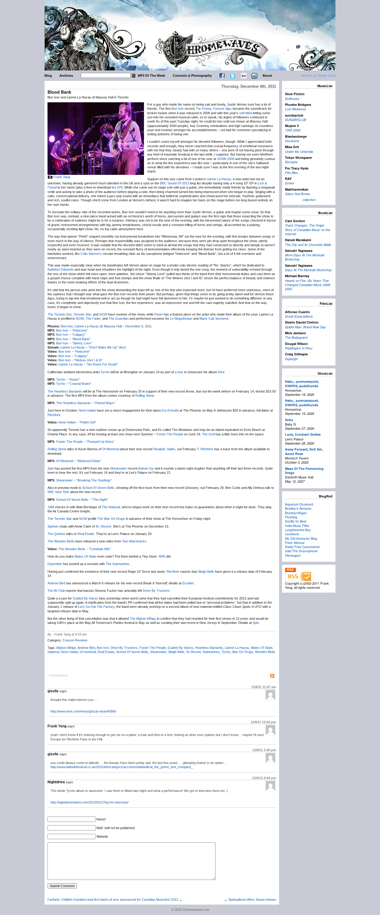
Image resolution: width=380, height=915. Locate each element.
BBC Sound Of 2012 (174, 183)
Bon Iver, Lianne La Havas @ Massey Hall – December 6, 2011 (106, 326)
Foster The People (169, 434)
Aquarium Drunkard (299, 504)
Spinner (53, 526)
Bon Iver (178, 108)
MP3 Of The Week (151, 75)
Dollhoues (292, 98)
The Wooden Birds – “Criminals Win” (84, 549)
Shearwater (118, 468)
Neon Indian (87, 410)
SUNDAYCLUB (295, 119)
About (267, 75)
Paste (158, 314)
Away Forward (296, 449)
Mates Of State (85, 556)
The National (111, 507)
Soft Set (315, 449)
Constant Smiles (308, 434)
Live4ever (292, 533)
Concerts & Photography (192, 75)
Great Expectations (299, 316)
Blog (48, 75)
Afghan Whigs (66, 647)
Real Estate (85, 534)
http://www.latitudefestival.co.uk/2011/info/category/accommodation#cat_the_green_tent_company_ (121, 767)
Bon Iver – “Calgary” (71, 334)
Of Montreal (110, 449)
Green (289, 183)
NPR (162, 556)
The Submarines (117, 564)
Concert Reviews (75, 640)
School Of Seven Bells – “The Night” (82, 499)
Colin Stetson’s (91, 253)
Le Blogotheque (181, 318)
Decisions (292, 141)
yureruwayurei (307, 381)
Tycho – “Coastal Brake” (73, 383)
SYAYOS (291, 386)
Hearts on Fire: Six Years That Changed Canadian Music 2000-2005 (308, 284)
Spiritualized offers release (252, 899)
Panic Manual (294, 542)
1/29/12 (264, 778)
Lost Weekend (295, 109)
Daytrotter (55, 564)
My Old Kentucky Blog (301, 538)
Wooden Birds (265, 652)
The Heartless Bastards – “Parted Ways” (85, 403)
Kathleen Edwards (61, 269)
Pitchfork (54, 415)
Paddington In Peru (298, 348)
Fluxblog (291, 516)
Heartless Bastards (209, 647)
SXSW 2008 (225, 159)
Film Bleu (291, 172)
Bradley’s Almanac (298, 508)
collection (309, 199)
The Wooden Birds (61, 541)
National (53, 652)
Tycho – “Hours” (68, 379)
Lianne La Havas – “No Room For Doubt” (88, 364)
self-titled (245, 113)
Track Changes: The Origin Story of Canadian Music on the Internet (307, 229)
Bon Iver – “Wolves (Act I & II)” (80, 360)
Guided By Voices (85, 598)
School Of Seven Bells (98, 487)
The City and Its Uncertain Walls (308, 244)
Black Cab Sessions (214, 318)
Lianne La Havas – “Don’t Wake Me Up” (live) (93, 347)
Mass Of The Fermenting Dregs (304, 470)
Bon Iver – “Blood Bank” (73, 339)
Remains (291, 162)
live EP (116, 187)
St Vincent (193, 652)
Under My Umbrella (299, 151)
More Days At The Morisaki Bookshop (304, 257)
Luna (289, 434)
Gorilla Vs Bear (296, 521)
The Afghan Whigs (143, 618)
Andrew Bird (56, 583)
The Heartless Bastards (65, 391)
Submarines (211, 652)
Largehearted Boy (298, 529)
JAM (51, 507)
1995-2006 (292, 130)
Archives (66, 75)
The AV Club (56, 590)
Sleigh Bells (206, 571)
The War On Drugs (111, 518)
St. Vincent (103, 526)
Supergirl (291, 359)
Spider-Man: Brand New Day (305, 327)
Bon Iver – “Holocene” (72, 330)
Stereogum (293, 555)
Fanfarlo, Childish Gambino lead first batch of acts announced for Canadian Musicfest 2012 (113, 899)
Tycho (105, 372)
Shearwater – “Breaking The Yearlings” (84, 480)
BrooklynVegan (296, 512)
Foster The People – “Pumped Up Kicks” (85, 441)
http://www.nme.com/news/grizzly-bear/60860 (83, 711)
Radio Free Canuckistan (302, 546)
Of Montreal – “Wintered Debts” (78, 461)
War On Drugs (242, 652)
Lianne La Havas (219, 179)
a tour (179, 372)
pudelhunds (308, 386)
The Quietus (56, 534)
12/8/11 (263, 687)
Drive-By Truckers (156, 590)
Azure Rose (294, 453)
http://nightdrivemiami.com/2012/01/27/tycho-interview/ (89, 802)
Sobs (289, 420)
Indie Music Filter (297, 525)
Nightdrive (56, 782)
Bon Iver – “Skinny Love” (74, 343)
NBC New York (58, 492)
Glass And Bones (297, 194)
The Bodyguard (296, 337)
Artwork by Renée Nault (318, 75)
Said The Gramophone (301, 550)
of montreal (88, 652)
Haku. (289, 381)
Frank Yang (61, 177)
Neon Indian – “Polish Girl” (77, 422)
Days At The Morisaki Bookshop (308, 270)
